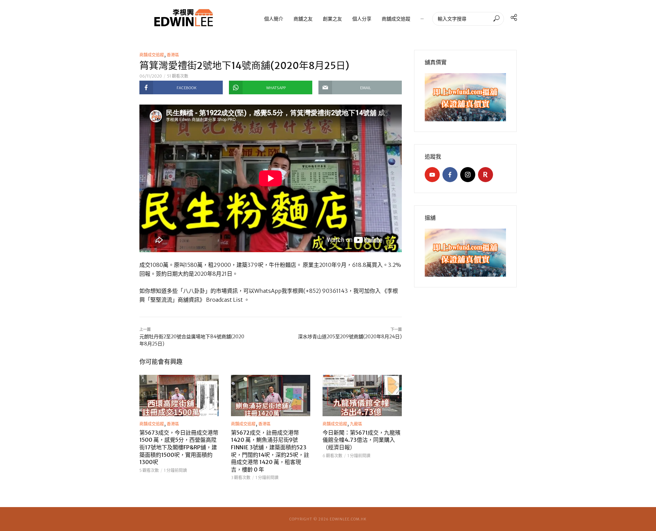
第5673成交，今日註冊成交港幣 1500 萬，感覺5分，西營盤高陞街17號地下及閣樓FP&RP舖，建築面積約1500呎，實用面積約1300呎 (178, 447)
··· (422, 18)
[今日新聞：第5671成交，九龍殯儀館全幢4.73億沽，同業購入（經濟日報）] (362, 395)
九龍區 (356, 423)
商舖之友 (303, 18)
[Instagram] (467, 174)
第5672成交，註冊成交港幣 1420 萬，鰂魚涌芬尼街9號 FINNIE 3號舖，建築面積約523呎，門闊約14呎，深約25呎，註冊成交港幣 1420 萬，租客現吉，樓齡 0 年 (270, 451)
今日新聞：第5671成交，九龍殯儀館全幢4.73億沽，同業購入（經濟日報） (361, 440)
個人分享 (361, 18)
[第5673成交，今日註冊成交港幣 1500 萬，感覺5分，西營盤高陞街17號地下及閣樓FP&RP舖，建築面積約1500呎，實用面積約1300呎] (179, 395)
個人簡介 (273, 18)
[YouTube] (432, 174)
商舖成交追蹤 (396, 18)
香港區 (173, 54)
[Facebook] (449, 174)
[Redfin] (485, 174)
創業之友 (332, 18)
